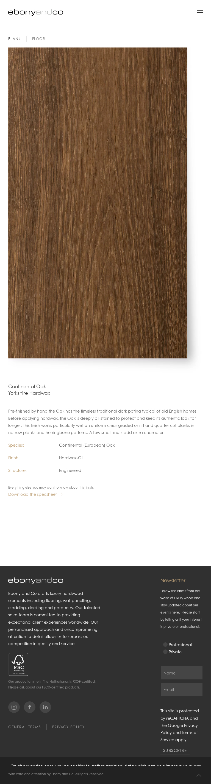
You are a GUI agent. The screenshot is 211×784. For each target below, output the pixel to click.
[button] (200, 12)
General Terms (24, 726)
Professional (180, 644)
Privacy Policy (68, 726)
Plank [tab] (14, 38)
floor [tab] (39, 38)
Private (175, 651)
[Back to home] (35, 12)
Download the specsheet (32, 494)
